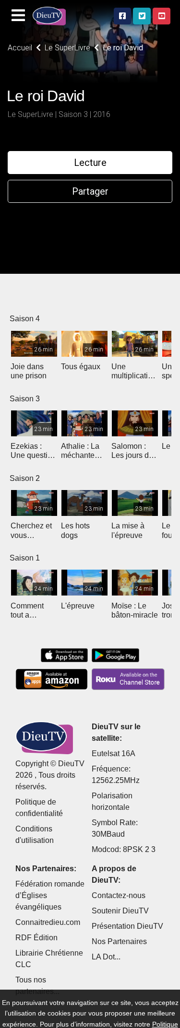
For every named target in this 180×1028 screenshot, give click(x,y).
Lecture (90, 162)
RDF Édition (36, 938)
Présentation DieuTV (127, 926)
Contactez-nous (118, 895)
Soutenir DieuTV (120, 911)
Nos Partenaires (119, 941)
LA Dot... (106, 957)
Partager (90, 191)
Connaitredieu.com (47, 922)
